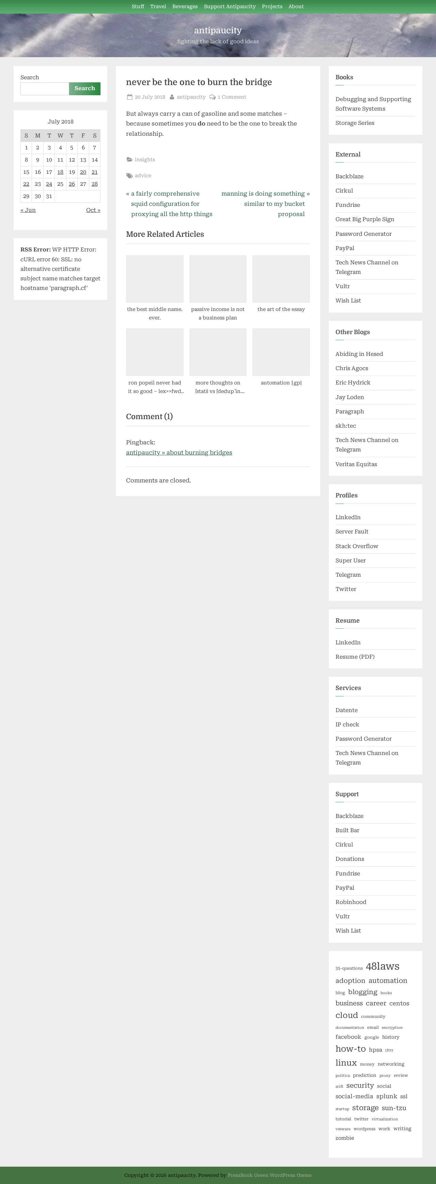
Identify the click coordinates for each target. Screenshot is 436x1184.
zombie (345, 1138)
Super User (351, 560)
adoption (350, 981)
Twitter (346, 589)
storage (365, 1108)
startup (342, 1109)
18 (60, 172)
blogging (362, 992)
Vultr (343, 286)
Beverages (185, 7)
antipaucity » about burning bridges (179, 452)
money (367, 1064)
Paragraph (350, 411)
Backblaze (349, 176)
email (373, 1027)
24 (49, 184)
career (376, 1003)
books (386, 993)
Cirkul (344, 190)
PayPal (345, 248)
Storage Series (355, 123)
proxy (385, 1075)
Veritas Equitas (356, 464)
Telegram (348, 575)
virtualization (385, 1119)
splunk (386, 1096)
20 (83, 172)
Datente (347, 710)
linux (346, 1063)
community (373, 1016)
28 (95, 184)
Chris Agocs (352, 368)
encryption (392, 1027)
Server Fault (352, 531)
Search (29, 77)
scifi (339, 1086)
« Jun (28, 210)
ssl (403, 1096)
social (384, 1086)
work (384, 1128)
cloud (347, 1015)
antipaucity (218, 30)
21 (95, 172)
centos (399, 1003)
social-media (354, 1096)
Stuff (138, 7)
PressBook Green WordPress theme (270, 1175)
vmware (343, 1129)
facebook (348, 1037)
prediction (364, 1075)
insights (145, 160)
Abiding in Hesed (359, 354)
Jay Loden (350, 397)
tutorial (343, 1119)
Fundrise (348, 205)
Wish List (348, 300)
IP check (347, 724)
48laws (383, 966)
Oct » (93, 210)
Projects (272, 7)
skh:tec (346, 426)
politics (343, 1075)
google (371, 1037)
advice (143, 176)
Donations (350, 859)
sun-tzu (394, 1108)
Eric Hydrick (353, 382)
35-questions (349, 968)
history (391, 1037)
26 (72, 184)
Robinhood (351, 902)
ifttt (389, 1050)
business (349, 1003)
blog (340, 992)
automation (388, 981)
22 (26, 184)
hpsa (375, 1050)
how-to (351, 1049)
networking (391, 1064)
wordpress (364, 1129)
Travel (158, 7)
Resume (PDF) (355, 657)
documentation (350, 1027)
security (360, 1085)
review (401, 1075)
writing (402, 1128)
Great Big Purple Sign (365, 219)
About (296, 7)
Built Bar (347, 830)
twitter (361, 1119)
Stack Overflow (357, 546)
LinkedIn (348, 517)
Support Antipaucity (230, 7)
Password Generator (364, 234)
